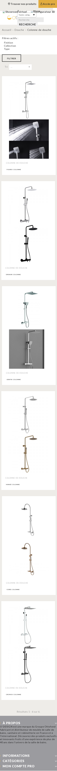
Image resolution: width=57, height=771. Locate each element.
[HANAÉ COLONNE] (28, 414)
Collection (10, 45)
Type (7, 48)
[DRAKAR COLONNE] (28, 204)
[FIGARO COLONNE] (29, 99)
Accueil (6, 29)
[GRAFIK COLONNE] (29, 309)
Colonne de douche (17, 163)
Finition (8, 42)
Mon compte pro (19, 766)
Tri (6, 66)
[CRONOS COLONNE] (28, 624)
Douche (19, 29)
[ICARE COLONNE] (29, 519)
